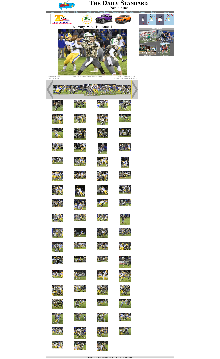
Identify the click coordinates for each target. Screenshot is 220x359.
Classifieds (129, 12)
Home (52, 12)
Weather (142, 12)
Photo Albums (103, 12)
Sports (153, 12)
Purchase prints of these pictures (124, 78)
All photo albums (54, 78)
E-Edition (78, 12)
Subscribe (65, 12)
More (166, 12)
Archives (91, 12)
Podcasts (116, 12)
